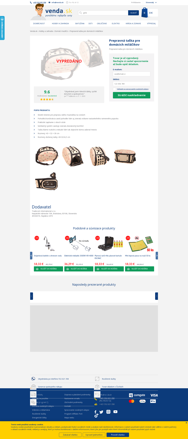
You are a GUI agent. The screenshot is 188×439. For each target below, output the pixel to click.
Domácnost (39, 23)
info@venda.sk (57, 2)
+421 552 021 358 (39, 2)
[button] (48, 268)
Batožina (79, 23)
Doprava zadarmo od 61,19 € (50, 402)
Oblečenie (102, 23)
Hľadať (133, 13)
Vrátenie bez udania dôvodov (114, 394)
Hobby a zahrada (60, 23)
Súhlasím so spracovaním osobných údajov (132, 89)
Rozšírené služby (109, 379)
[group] (48, 253)
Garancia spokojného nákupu (50, 386)
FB (95, 412)
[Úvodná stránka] (51, 11)
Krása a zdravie (133, 23)
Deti (91, 23)
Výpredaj (151, 23)
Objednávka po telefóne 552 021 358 (53, 379)
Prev (33, 296)
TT (96, 416)
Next (155, 296)
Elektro (116, 23)
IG (108, 412)
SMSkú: (116, 79)
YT (115, 412)
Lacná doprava (44, 394)
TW (101, 412)
